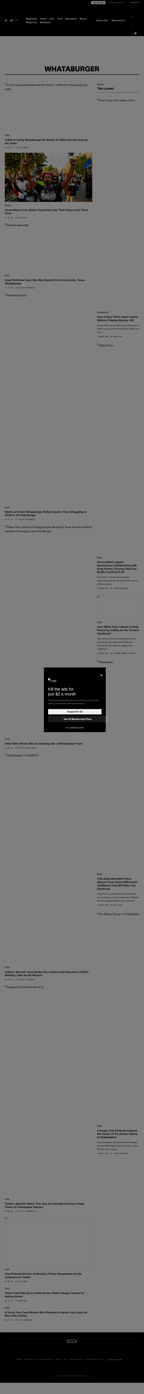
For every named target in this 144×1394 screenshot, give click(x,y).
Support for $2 (75, 711)
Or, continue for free (75, 728)
